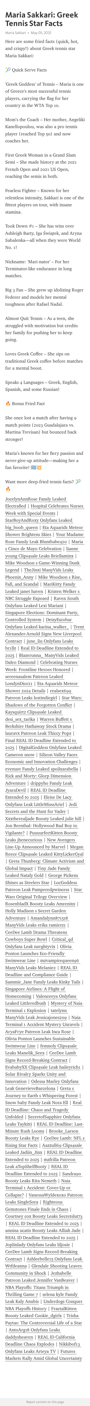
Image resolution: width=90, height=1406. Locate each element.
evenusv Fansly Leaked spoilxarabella (41, 769)
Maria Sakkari (15, 32)
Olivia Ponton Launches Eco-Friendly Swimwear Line (39, 953)
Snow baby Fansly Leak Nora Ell (36, 1102)
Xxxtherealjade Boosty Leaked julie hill (43, 818)
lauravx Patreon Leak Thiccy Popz (38, 733)
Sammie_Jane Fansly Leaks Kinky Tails (42, 982)
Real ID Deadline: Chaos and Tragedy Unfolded (44, 1110)
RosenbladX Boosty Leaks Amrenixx (40, 904)
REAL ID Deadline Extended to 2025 (44, 1223)
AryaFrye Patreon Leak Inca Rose (38, 1031)
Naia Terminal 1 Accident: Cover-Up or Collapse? (38, 1188)
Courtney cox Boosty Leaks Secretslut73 (43, 1216)
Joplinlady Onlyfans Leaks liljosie (37, 1244)
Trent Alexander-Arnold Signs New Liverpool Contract (45, 634)
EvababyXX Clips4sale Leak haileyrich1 (42, 1067)
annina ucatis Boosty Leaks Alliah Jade (42, 1230)
